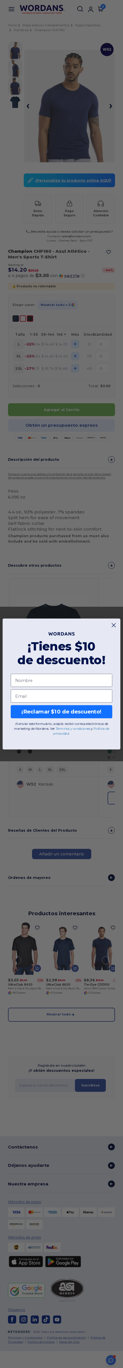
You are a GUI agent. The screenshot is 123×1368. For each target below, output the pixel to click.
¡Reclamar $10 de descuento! (61, 712)
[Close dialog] (113, 625)
